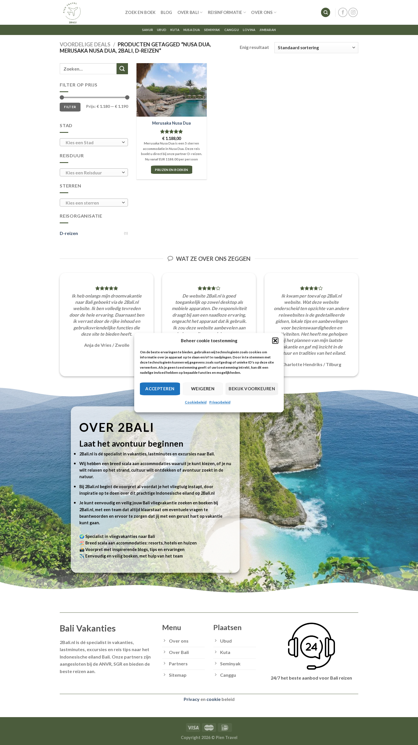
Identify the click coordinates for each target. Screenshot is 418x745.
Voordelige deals (85, 44)
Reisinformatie (225, 12)
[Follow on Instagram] (353, 12)
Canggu (231, 30)
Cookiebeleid (195, 402)
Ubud (161, 30)
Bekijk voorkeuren (252, 388)
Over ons (261, 12)
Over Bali (188, 12)
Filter (70, 107)
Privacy (192, 699)
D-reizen (69, 233)
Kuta (174, 30)
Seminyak (212, 30)
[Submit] (122, 68)
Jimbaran (267, 30)
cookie (213, 699)
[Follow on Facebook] (342, 12)
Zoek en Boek (140, 12)
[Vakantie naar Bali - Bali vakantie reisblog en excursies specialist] (88, 12)
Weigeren (203, 388)
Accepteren (160, 388)
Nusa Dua (191, 30)
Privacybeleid (219, 402)
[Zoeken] (325, 12)
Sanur (147, 30)
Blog (166, 12)
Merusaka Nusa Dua (171, 123)
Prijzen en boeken (171, 170)
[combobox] (94, 142)
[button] (275, 340)
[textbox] (92, 142)
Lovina (249, 30)
